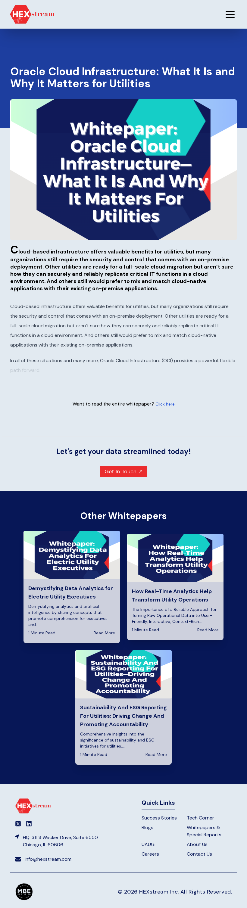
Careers (150, 854)
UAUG (148, 844)
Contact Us (199, 854)
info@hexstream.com (48, 859)
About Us (197, 844)
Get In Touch (120, 471)
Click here (165, 404)
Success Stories (159, 818)
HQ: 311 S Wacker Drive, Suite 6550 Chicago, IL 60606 (60, 841)
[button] (230, 14)
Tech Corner (200, 818)
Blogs (147, 827)
